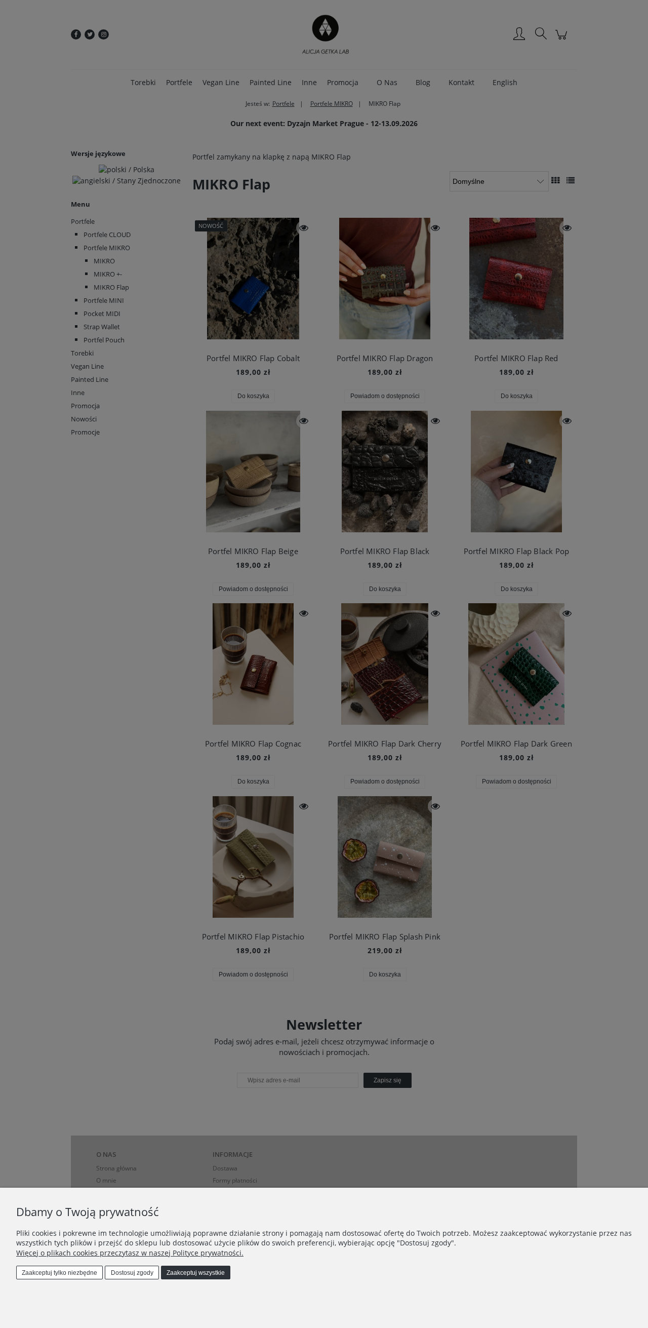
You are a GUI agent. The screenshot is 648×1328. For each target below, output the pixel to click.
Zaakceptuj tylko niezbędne (59, 1272)
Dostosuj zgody (132, 1272)
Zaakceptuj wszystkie (196, 1272)
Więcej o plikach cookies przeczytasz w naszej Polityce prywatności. (130, 1253)
